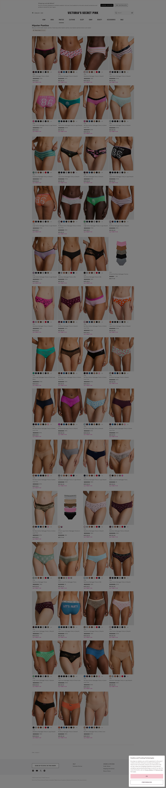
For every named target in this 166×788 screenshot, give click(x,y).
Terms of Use (159, 770)
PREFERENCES (147, 782)
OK (147, 776)
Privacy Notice (149, 770)
